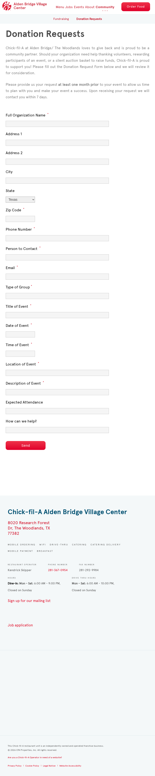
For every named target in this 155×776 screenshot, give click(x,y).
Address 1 (14, 134)
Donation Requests (89, 19)
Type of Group (19, 287)
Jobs (69, 7)
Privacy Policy (15, 765)
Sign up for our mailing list (29, 601)
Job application (20, 625)
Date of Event (19, 325)
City (9, 171)
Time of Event (19, 344)
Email (12, 267)
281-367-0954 (58, 570)
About (90, 7)
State (10, 190)
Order (136, 6)
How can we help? (21, 421)
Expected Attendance (24, 402)
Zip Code (15, 209)
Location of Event (22, 364)
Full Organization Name (27, 115)
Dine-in (13, 583)
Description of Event (25, 383)
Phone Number (20, 229)
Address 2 (14, 153)
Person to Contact (23, 248)
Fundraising (61, 19)
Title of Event (18, 306)
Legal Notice (49, 765)
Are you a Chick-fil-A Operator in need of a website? (35, 757)
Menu (60, 7)
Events (79, 7)
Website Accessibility (70, 765)
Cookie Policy (32, 765)
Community (105, 7)
